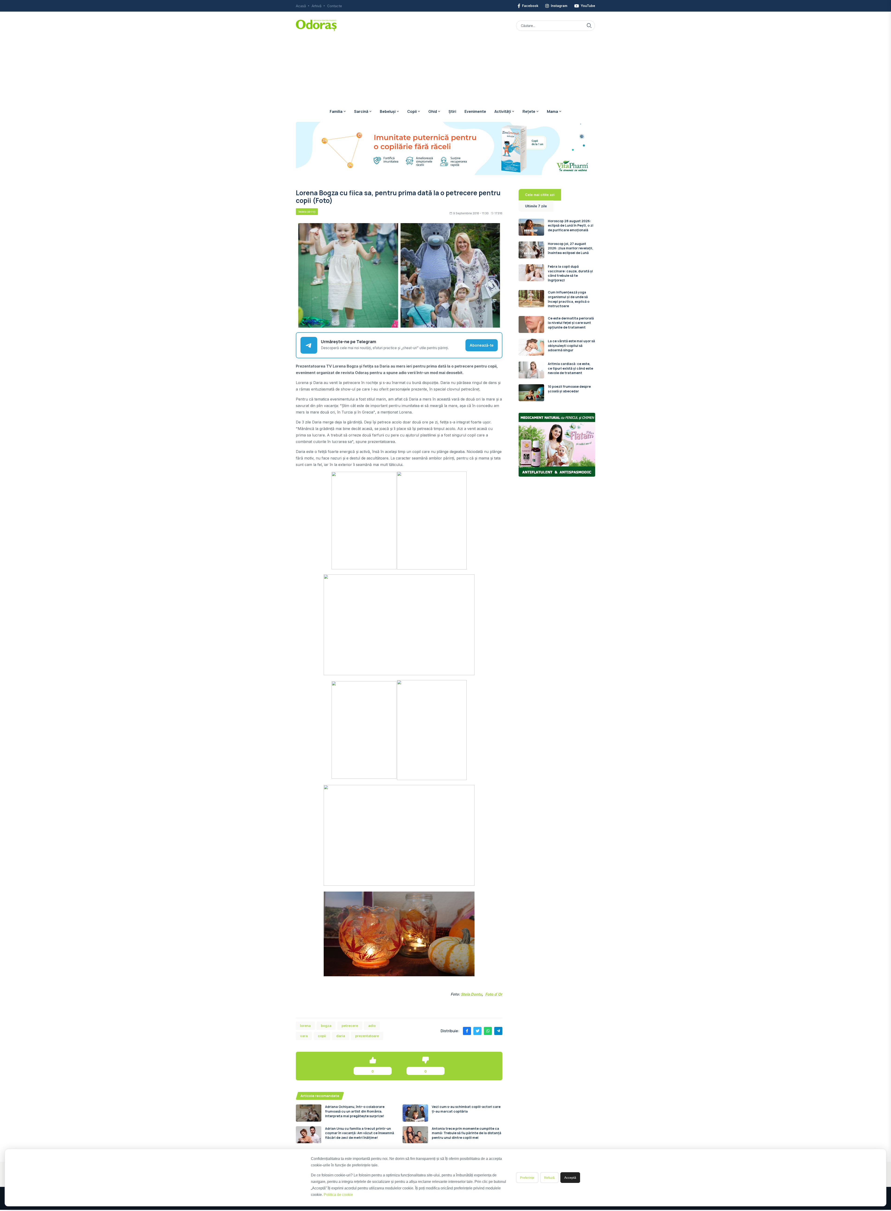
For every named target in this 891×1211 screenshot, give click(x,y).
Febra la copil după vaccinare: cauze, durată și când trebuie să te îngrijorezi (570, 273)
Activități (502, 111)
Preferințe (527, 1177)
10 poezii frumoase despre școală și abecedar (569, 388)
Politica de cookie (338, 1195)
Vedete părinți (307, 212)
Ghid (432, 111)
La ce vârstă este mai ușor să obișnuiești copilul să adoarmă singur (571, 345)
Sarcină (361, 111)
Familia (336, 111)
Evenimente (475, 111)
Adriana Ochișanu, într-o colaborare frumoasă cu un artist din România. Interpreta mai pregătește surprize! (354, 1111)
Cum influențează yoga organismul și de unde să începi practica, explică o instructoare (568, 299)
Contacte (334, 6)
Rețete (529, 111)
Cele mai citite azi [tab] (540, 195)
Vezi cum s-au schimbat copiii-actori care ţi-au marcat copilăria (466, 1108)
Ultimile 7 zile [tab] (536, 206)
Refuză (549, 1177)
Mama (552, 111)
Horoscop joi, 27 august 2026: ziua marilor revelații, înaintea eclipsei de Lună (570, 248)
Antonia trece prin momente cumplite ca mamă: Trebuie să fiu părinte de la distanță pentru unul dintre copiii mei (466, 1133)
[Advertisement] (445, 66)
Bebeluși (388, 111)
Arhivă (316, 6)
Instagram (559, 6)
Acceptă (570, 1177)
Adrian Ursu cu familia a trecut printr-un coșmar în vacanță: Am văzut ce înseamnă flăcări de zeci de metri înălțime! (359, 1133)
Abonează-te (482, 345)
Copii (412, 111)
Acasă (301, 6)
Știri (452, 111)
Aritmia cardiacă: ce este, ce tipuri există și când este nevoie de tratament (570, 368)
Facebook (530, 6)
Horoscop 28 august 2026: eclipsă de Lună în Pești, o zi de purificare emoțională (570, 225)
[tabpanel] (557, 310)
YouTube (588, 6)
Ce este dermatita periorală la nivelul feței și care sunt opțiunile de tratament (571, 322)
